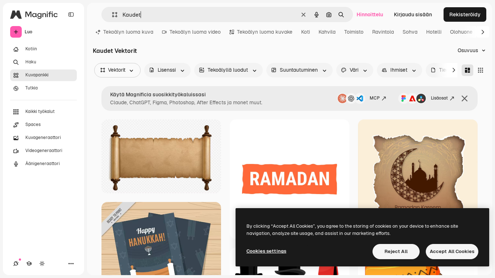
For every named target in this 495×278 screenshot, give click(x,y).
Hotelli (433, 32)
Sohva (410, 32)
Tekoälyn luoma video (195, 32)
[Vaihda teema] (42, 263)
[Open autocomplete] (112, 14)
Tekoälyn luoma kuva (128, 32)
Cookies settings (266, 251)
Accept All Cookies (452, 251)
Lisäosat (439, 98)
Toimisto (353, 32)
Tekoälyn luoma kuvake (264, 32)
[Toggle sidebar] (71, 14)
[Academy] (29, 263)
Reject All (396, 251)
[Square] (480, 70)
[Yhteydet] (16, 263)
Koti (305, 32)
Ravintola (383, 32)
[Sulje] (464, 98)
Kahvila (327, 32)
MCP (375, 98)
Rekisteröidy (465, 14)
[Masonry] (467, 70)
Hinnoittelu (370, 14)
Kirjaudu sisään (413, 14)
